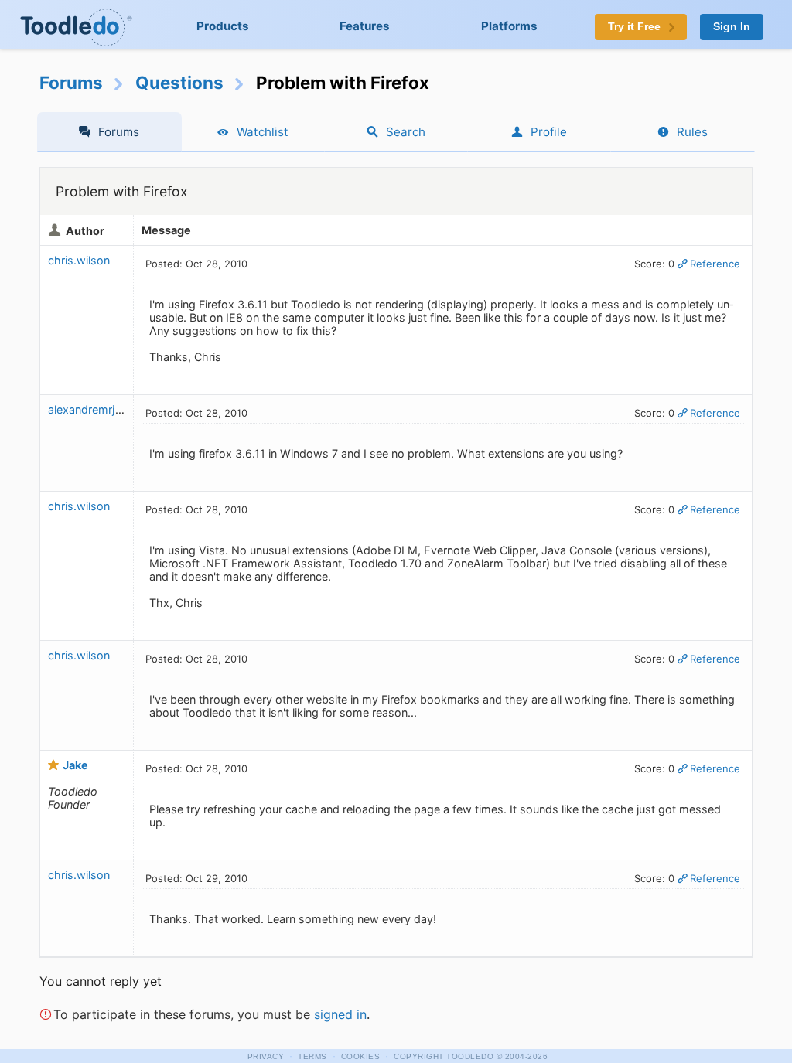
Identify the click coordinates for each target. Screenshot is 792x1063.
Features (365, 26)
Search (405, 131)
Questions (179, 82)
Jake (75, 765)
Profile (549, 131)
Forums (71, 82)
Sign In (731, 26)
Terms (312, 1056)
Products (222, 26)
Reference (715, 263)
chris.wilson (79, 260)
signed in (340, 1014)
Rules (692, 131)
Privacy (266, 1056)
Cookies (361, 1056)
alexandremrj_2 (88, 409)
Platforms (509, 26)
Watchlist (262, 131)
